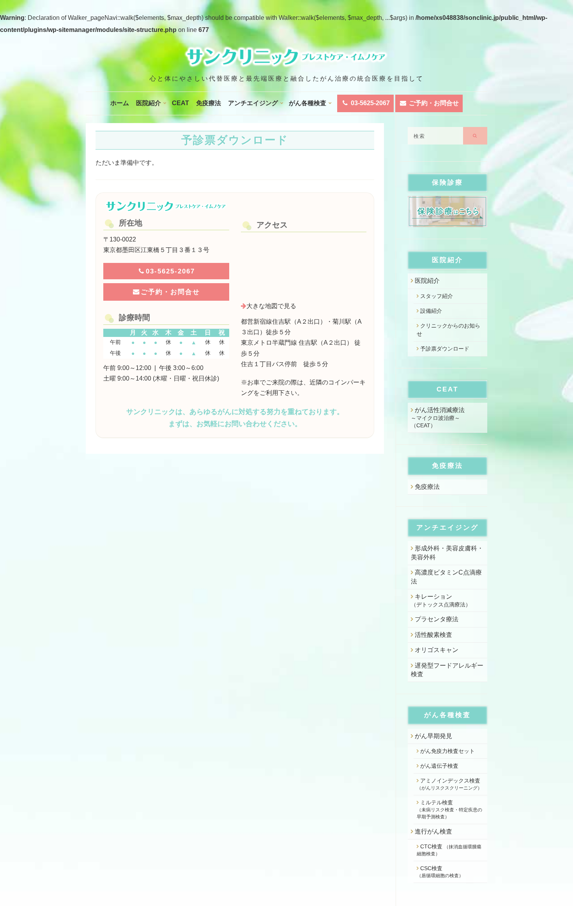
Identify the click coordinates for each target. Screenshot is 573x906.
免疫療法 (208, 103)
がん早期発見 (433, 736)
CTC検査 (449, 850)
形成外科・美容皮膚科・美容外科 (447, 552)
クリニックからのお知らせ (448, 330)
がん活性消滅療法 (438, 417)
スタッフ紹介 (436, 296)
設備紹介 (431, 311)
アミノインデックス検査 (449, 784)
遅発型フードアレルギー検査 (447, 669)
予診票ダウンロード (444, 348)
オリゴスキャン (436, 650)
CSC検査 (440, 871)
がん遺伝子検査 (439, 766)
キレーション (441, 600)
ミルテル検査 (449, 809)
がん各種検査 (307, 103)
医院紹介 (148, 103)
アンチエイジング (253, 103)
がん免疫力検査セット (447, 751)
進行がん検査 (433, 831)
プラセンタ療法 (436, 619)
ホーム (119, 103)
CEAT (180, 103)
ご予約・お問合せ (433, 103)
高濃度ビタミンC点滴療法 (446, 576)
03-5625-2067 (369, 103)
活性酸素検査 (433, 634)
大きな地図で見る (271, 306)
